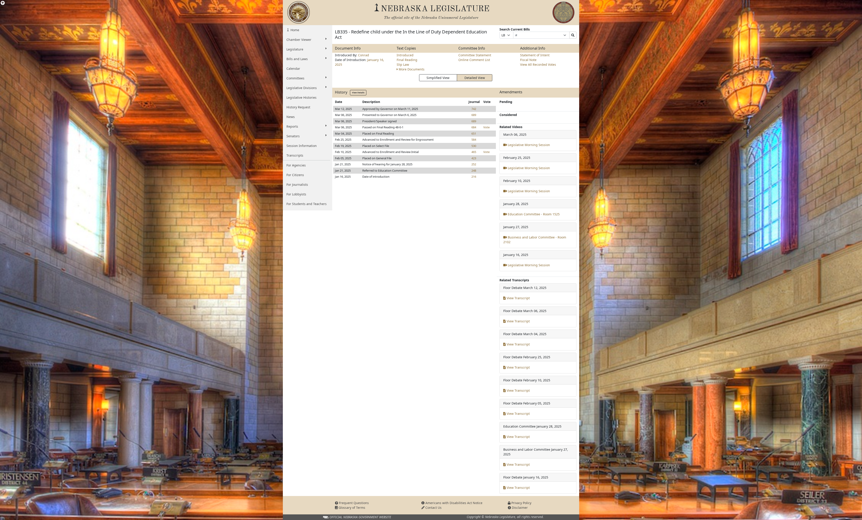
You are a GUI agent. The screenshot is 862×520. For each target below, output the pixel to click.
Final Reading (407, 60)
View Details (358, 92)
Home (294, 30)
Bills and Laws (297, 59)
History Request (298, 107)
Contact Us (433, 507)
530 (473, 146)
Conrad (363, 55)
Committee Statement (474, 55)
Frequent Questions (353, 503)
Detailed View (474, 78)
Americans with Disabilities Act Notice (453, 503)
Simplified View (438, 78)
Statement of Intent (535, 55)
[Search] (572, 35)
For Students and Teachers (306, 204)
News (290, 117)
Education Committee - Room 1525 (533, 214)
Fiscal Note (528, 60)
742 (473, 109)
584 (473, 140)
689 (473, 115)
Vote (486, 127)
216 (473, 177)
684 (473, 127)
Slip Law (403, 64)
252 (473, 164)
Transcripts (294, 155)
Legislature (294, 49)
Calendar (293, 68)
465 (473, 152)
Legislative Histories (301, 97)
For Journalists (297, 184)
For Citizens (295, 175)
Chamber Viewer (298, 39)
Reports (292, 126)
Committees (295, 78)
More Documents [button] (411, 69)
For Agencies (296, 165)
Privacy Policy (520, 503)
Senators (293, 136)
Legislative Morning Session (528, 145)
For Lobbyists (296, 194)
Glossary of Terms (351, 507)
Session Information (301, 146)
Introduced (405, 55)
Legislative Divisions (301, 88)
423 (473, 158)
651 (473, 133)
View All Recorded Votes (538, 64)
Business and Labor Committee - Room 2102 (534, 239)
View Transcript (518, 298)
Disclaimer (519, 507)
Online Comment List (474, 60)
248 (473, 170)
